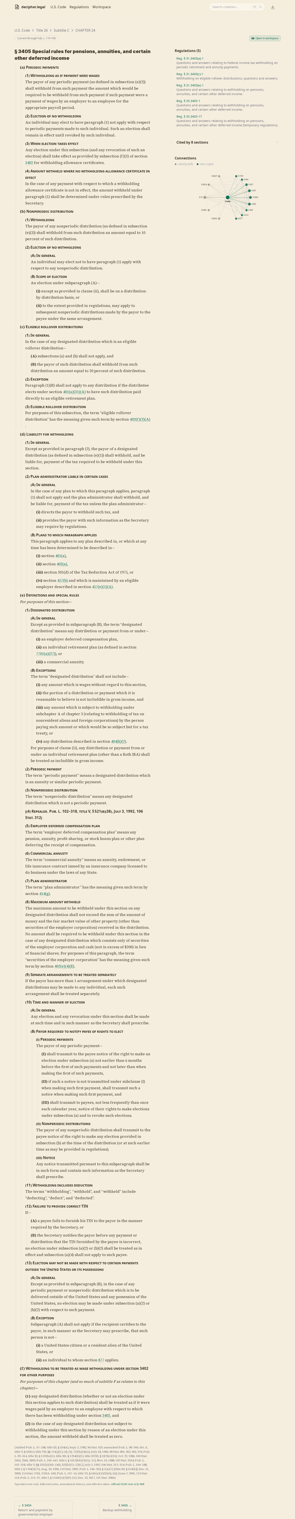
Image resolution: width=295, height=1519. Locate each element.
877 (101, 1360)
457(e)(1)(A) (102, 586)
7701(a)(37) (45, 653)
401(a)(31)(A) (74, 391)
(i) (38, 291)
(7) (27, 880)
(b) (22, 211)
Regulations (79, 7)
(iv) (39, 580)
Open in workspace (266, 38)
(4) (27, 171)
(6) (27, 853)
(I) (43, 1054)
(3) (27, 143)
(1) (27, 75)
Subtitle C (61, 30)
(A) (33, 255)
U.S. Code (58, 7)
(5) (27, 825)
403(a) (62, 564)
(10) (28, 1002)
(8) (27, 901)
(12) (28, 1206)
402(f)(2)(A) (140, 419)
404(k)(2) (118, 741)
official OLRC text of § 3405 (127, 1484)
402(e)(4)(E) (64, 966)
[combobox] (237, 7)
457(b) (62, 580)
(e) (22, 595)
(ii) (39, 305)
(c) (22, 326)
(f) (22, 1368)
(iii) (39, 572)
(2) (27, 115)
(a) (22, 67)
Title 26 (42, 30)
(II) (44, 1081)
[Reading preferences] (272, 7)
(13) (28, 1262)
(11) (28, 1185)
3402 (29, 162)
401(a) (60, 555)
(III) (45, 1102)
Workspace (101, 7)
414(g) (44, 893)
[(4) (28, 811)
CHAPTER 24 (85, 30)
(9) (27, 974)
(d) (22, 434)
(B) (33, 276)
